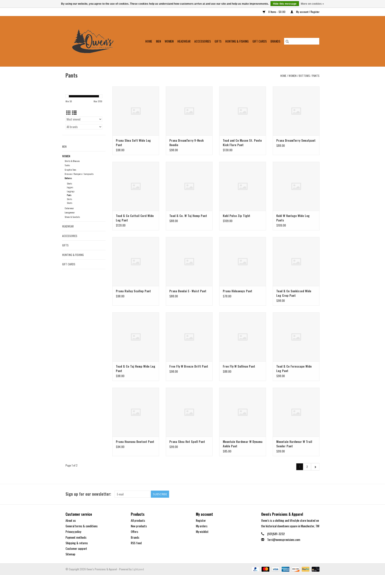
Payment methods (76, 537)
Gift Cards (259, 41)
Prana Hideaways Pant (237, 291)
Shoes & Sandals (72, 217)
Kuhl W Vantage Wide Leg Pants (293, 217)
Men (158, 41)
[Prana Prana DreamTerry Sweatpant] (296, 110)
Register (201, 520)
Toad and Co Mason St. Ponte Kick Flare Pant (242, 142)
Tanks (67, 165)
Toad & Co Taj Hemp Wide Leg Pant (135, 368)
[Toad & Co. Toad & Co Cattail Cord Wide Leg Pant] (135, 186)
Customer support (76, 548)
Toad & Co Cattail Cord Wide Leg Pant (135, 217)
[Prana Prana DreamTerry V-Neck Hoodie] (189, 110)
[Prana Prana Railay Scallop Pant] (135, 261)
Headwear (183, 41)
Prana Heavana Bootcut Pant (135, 441)
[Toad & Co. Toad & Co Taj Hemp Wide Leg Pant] (135, 336)
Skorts (69, 203)
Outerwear (69, 208)
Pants (315, 76)
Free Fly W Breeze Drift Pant (188, 366)
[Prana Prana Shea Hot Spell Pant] (189, 412)
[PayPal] (255, 569)
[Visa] (275, 569)
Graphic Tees (70, 169)
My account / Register (307, 12)
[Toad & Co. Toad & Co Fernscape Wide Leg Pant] (296, 336)
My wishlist (202, 531)
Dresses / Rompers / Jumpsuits (79, 174)
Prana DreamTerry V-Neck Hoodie (186, 142)
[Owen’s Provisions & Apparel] (96, 41)
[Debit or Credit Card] (314, 569)
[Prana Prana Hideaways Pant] (242, 261)
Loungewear (70, 212)
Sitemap (70, 554)
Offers (134, 531)
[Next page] (315, 466)
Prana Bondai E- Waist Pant (187, 291)
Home (148, 41)
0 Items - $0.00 (277, 12)
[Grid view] (68, 112)
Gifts (218, 41)
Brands (275, 41)
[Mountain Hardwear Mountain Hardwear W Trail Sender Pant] (296, 412)
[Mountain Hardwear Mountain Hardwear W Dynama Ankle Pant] (242, 412)
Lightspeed (138, 569)
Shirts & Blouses (72, 161)
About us (71, 520)
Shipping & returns (77, 542)
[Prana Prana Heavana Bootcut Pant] (135, 412)
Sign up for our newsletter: (88, 494)
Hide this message (285, 3)
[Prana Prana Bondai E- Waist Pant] (189, 261)
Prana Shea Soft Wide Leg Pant (133, 142)
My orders (201, 526)
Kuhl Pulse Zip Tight (236, 215)
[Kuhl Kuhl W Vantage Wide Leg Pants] (296, 186)
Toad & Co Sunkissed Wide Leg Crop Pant (293, 293)
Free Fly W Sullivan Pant (239, 366)
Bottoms (304, 76)
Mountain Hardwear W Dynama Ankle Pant (242, 443)
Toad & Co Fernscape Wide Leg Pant (294, 368)
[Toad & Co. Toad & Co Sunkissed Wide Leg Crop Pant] (296, 261)
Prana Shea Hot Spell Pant (187, 441)
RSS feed (136, 542)
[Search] (287, 41)
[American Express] (285, 569)
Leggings (71, 191)
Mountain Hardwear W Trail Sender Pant (294, 443)
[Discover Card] (295, 569)
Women (169, 41)
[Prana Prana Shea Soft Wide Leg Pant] (135, 110)
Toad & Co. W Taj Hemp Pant (188, 215)
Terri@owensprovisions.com (283, 539)
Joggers (70, 187)
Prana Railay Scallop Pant (133, 291)
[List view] (74, 112)
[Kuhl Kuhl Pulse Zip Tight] (242, 186)
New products (139, 526)
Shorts (69, 183)
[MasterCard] (265, 569)
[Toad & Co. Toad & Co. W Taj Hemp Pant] (189, 186)
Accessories (202, 41)
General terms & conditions (82, 526)
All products (138, 520)
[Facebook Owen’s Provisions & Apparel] (308, 494)
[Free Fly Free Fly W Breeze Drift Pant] (189, 336)
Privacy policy (73, 531)
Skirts (69, 199)
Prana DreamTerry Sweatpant (295, 140)
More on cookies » (312, 3)
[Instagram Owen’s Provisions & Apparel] (315, 494)
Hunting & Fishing (237, 41)
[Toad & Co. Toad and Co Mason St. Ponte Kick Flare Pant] (242, 110)
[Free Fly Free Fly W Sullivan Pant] (242, 336)
